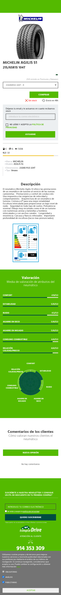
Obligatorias (11, 572)
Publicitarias (11, 582)
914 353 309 (30, 548)
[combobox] (30, 85)
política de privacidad (31, 512)
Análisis (9, 577)
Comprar (43, 95)
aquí (18, 567)
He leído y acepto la (25, 126)
